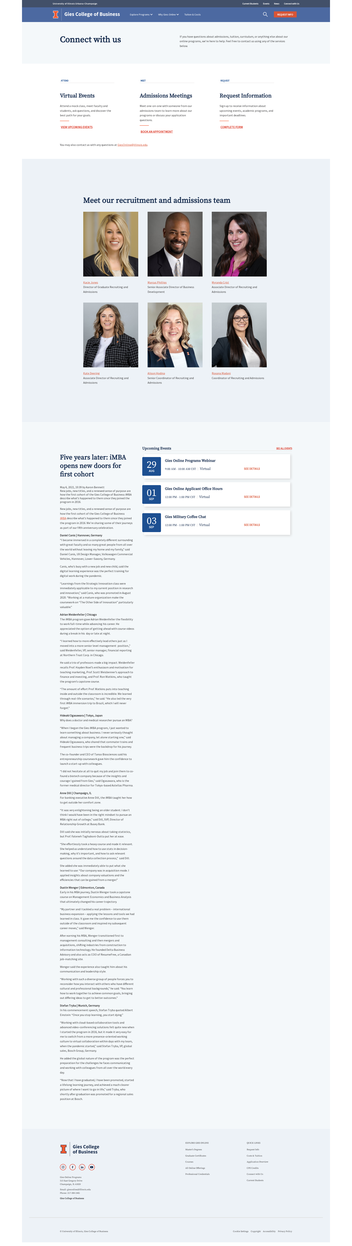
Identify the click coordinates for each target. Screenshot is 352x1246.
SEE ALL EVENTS (284, 448)
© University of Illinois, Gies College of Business (84, 1231)
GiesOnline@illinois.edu (132, 145)
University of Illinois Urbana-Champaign (75, 3)
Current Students (250, 3)
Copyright (256, 1231)
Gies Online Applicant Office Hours (194, 489)
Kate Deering (91, 373)
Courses (189, 1161)
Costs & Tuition (254, 1155)
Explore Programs (140, 14)
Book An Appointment (157, 131)
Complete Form (232, 127)
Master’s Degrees (193, 1149)
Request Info (253, 1149)
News (276, 3)
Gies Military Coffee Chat (185, 517)
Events (266, 3)
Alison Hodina (156, 373)
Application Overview (257, 1161)
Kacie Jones (90, 282)
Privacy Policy (285, 1231)
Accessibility (269, 1231)
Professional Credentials (197, 1174)
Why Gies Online (167, 14)
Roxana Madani (221, 373)
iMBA (63, 518)
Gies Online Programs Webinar (190, 461)
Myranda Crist (220, 282)
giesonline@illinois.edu (79, 1189)
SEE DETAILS (252, 468)
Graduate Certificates (195, 1155)
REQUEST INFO (285, 14)
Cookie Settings (240, 1231)
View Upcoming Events (77, 127)
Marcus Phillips (157, 282)
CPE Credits (252, 1168)
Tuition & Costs (192, 14)
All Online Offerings (195, 1168)
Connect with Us (291, 3)
